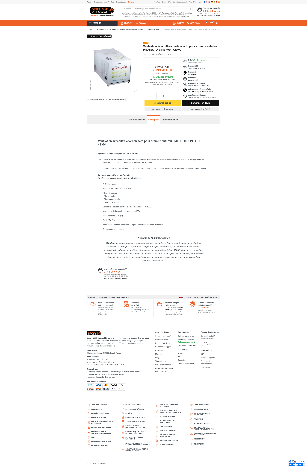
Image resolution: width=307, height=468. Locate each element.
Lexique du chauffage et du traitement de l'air (106, 374)
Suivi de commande (180, 2)
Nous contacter (161, 340)
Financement (183, 349)
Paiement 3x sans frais (187, 346)
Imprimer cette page (97, 99)
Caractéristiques (170, 119)
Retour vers (101, 36)
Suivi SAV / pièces (195, 2)
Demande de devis (162, 343)
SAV (169, 2)
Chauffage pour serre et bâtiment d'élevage (136, 432)
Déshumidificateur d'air (101, 441)
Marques (158, 354)
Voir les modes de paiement (162, 109)
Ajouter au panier (162, 103)
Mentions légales (208, 358)
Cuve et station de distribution (167, 435)
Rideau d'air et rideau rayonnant (134, 438)
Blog (112, 2)
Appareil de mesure (202, 423)
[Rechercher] (189, 8)
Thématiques (121, 2)
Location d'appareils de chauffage (101, 377)
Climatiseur (96, 409)
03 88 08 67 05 (211, 11)
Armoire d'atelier (201, 409)
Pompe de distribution (169, 441)
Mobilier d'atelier (201, 405)
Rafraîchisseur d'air (100, 413)
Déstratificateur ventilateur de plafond (101, 432)
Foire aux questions (163, 365)
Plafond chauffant (168, 416)
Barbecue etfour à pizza (199, 444)
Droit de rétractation (186, 364)
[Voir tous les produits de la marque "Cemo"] (145, 43)
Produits (97, 23)
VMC (93, 437)
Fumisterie (198, 419)
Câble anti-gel (166, 426)
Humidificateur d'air (99, 446)
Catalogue (159, 350)
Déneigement (199, 439)
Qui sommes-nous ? (101, 2)
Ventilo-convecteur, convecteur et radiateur (170, 411)
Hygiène (128, 413)
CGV (202, 354)
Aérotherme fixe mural (135, 421)
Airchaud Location (99, 405)
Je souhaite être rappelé (116, 99)
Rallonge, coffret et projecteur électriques (204, 428)
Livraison (181, 353)
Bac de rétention (167, 445)
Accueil (89, 2)
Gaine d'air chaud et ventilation (202, 414)
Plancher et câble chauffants (167, 421)
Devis (164, 2)
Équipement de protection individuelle (205, 434)
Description (153, 119)
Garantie (181, 360)
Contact (157, 2)
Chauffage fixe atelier (135, 417)
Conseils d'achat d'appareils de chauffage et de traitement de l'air (114, 372)
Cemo (152, 54)
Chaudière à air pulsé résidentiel (169, 405)
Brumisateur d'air (98, 417)
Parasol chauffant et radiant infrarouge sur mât (137, 444)
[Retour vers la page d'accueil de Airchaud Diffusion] (102, 10)
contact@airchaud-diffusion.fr (105, 362)
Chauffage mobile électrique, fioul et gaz (135, 426)
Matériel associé (137, 118)
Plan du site (205, 367)
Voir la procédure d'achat (200, 109)
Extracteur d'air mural (101, 427)
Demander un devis (200, 103)
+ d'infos (202, 68)
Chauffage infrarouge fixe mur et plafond (136, 450)
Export (180, 356)
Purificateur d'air (133, 405)
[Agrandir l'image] (135, 90)
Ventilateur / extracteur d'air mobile (102, 422)
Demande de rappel (163, 347)
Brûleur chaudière (168, 431)
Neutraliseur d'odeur (134, 409)
